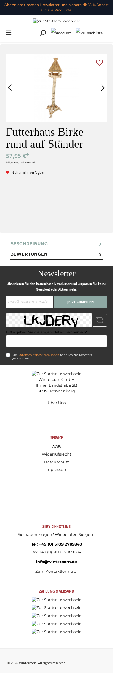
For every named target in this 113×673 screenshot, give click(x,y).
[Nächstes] (102, 88)
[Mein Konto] (61, 33)
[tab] (56, 244)
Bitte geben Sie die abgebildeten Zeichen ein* (46, 332)
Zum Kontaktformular (56, 571)
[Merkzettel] (89, 33)
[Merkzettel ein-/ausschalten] (100, 62)
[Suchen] (42, 33)
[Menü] (8, 33)
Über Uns (57, 403)
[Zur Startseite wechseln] (56, 21)
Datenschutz (56, 462)
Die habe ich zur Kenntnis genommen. (52, 356)
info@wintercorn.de (56, 561)
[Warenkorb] (107, 30)
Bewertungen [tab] (29, 254)
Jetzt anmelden (80, 301)
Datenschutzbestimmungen (38, 354)
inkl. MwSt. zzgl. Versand (20, 162)
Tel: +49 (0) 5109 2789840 (56, 544)
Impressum (56, 469)
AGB (56, 446)
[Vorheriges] (10, 88)
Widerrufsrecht (56, 454)
